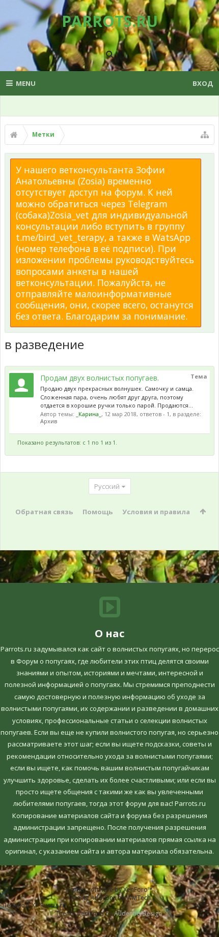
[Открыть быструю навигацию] (205, 134)
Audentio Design (138, 913)
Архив (48, 421)
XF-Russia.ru (49, 905)
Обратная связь (44, 511)
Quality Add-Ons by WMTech (109, 897)
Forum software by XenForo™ (109, 889)
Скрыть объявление (207, 164)
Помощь (98, 511)
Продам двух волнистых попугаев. (99, 378)
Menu (26, 83)
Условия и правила (156, 511)
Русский (107, 486)
